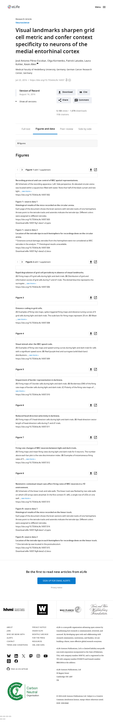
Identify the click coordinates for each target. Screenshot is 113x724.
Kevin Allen (30, 64)
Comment (85, 100)
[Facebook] (16, 662)
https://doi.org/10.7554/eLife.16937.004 (33, 247)
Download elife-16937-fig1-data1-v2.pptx (33, 223)
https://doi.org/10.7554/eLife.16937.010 (33, 394)
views (62, 110)
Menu (98, 7)
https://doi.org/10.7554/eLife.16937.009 (33, 358)
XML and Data (38, 645)
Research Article (24, 19)
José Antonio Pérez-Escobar (31, 61)
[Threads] (9, 662)
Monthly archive (40, 634)
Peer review (66, 129)
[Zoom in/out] (10, 716)
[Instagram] (38, 657)
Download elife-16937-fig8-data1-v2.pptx (33, 530)
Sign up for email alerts (56, 580)
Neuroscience (22, 23)
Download (67, 92)
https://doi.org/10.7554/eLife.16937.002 (33, 194)
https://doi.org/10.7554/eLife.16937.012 (33, 462)
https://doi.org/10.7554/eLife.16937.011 (33, 426)
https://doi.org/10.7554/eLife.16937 (47, 80)
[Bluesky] (9, 657)
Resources (37, 641)
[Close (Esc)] (1, 716)
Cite (85, 92)
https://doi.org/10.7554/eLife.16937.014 (33, 526)
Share (65, 100)
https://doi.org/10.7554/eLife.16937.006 (33, 287)
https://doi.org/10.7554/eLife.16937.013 (33, 501)
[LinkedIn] (16, 657)
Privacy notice (56, 587)
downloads (78, 110)
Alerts (10, 638)
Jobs (9, 631)
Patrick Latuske (74, 61)
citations (62, 114)
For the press (38, 638)
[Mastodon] (31, 657)
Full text (26, 129)
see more (26, 191)
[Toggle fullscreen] (7, 716)
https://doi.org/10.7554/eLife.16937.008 (33, 322)
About (10, 627)
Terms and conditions (17, 645)
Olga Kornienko (56, 61)
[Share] (4, 716)
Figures (45, 129)
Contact (11, 641)
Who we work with (16, 634)
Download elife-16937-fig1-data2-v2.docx (33, 251)
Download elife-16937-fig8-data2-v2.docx (33, 551)
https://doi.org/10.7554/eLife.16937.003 (33, 219)
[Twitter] (23, 657)
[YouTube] (46, 657)
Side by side (85, 129)
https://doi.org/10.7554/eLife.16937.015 (33, 547)
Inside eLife (37, 631)
